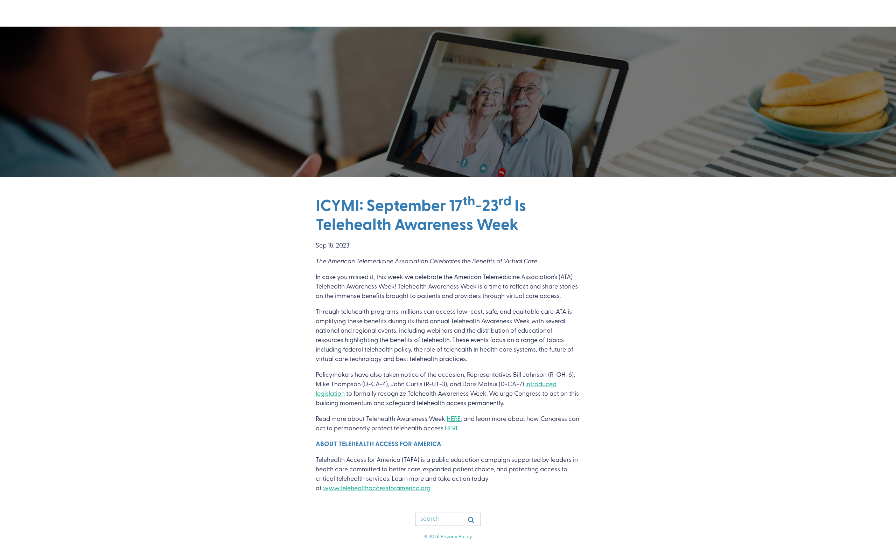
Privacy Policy (456, 537)
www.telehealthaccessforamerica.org (376, 489)
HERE (454, 419)
